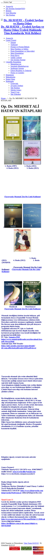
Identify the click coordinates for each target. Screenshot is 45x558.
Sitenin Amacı (16, 90)
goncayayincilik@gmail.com (24, 472)
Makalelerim (10, 77)
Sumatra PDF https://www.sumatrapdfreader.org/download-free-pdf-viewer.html (21, 339)
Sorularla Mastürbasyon (20, 66)
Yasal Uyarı (15, 92)
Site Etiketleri (16, 94)
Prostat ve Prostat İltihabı (20, 47)
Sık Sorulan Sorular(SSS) (15, 9)
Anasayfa (9, 6)
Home (3, 98)
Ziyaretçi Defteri (17, 86)
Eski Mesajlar (11, 13)
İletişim (8, 11)
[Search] (2, 2)
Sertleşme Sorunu (17, 68)
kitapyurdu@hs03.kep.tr (11, 493)
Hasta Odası (10, 79)
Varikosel (14, 45)
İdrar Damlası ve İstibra (19, 49)
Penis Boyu (15, 55)
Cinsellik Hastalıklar (13, 62)
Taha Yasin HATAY (31, 543)
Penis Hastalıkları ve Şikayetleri (23, 51)
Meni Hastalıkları (17, 53)
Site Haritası (10, 15)
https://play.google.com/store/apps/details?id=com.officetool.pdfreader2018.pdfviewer (18, 347)
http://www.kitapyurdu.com (31, 491)
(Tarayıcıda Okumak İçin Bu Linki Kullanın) (22, 197)
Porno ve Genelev (17, 73)
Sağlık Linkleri (16, 58)
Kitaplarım (10, 75)
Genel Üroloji (11, 40)
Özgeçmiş (14, 83)
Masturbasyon (16, 64)
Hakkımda (10, 81)
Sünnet (13, 42)
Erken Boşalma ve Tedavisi (21, 71)
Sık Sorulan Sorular (18, 60)
